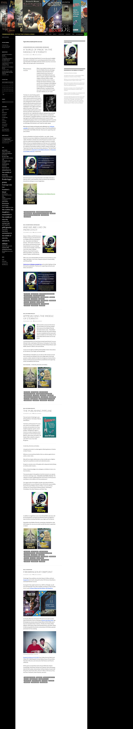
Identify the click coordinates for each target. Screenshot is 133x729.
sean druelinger (40, 302)
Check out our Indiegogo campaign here (32, 264)
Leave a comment (37, 54)
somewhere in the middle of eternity (32, 215)
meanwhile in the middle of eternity (40, 213)
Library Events (4, 124)
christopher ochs (28, 295)
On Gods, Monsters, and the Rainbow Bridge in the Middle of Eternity (7, 72)
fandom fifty (5, 177)
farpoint (10, 176)
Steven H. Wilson (7, 139)
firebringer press (28, 213)
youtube (3, 252)
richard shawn (34, 398)
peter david (44, 680)
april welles (27, 293)
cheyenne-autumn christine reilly (47, 293)
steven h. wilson (45, 215)
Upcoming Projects (30, 313)
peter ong (26, 302)
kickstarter (5, 203)
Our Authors (61, 34)
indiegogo (52, 297)
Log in (3, 259)
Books (54, 34)
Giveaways (4, 122)
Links (73, 34)
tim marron (42, 305)
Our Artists (68, 34)
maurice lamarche (36, 680)
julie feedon (27, 298)
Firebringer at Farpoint (38, 571)
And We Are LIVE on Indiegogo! (34, 228)
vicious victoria (10, 251)
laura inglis (41, 298)
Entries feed (4, 261)
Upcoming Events (79, 34)
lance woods (34, 298)
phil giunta (52, 213)
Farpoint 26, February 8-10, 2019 (31, 657)
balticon (3, 153)
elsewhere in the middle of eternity (44, 211)
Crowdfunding (38, 47)
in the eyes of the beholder (6, 198)
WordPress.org (5, 264)
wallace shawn (43, 682)
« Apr (3, 94)
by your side (5, 156)
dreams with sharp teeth (49, 677)
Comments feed (5, 262)
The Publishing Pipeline (37, 410)
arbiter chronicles (6, 151)
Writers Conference (5, 130)
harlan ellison (27, 680)
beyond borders (4, 154)
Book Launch (4, 112)
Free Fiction (4, 120)
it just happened (4, 199)
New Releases (46, 47)
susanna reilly (35, 305)
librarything (11, 207)
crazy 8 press (4, 162)
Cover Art (4, 115)
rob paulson (27, 682)
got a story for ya (5, 193)
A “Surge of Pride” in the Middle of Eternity (37, 50)
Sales (3, 127)
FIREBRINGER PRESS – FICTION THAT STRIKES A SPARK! (18, 34)
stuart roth (27, 305)
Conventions (29, 569)
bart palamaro (35, 293)
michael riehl (52, 300)
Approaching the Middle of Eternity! (38, 317)
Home (46, 34)
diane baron (39, 677)
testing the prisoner (7, 249)
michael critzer (44, 300)
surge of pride (27, 216)
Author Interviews (27, 47)
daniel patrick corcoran (29, 211)
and (41, 588)
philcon (8, 225)
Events (3, 119)
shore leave (5, 231)
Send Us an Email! (5, 37)
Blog (50, 34)
